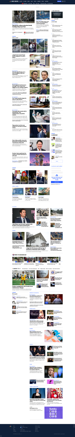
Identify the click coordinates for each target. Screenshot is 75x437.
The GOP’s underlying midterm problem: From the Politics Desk (57, 97)
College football (42, 268)
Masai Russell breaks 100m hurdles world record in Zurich (58, 278)
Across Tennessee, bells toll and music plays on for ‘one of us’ (58, 312)
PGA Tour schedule (49, 268)
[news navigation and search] (65, 1)
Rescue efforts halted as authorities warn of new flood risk (29, 33)
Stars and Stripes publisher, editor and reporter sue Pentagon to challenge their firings (57, 69)
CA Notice (21, 428)
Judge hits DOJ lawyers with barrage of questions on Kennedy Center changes (57, 56)
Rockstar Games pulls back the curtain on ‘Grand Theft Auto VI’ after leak (19, 154)
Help (13, 428)
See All (57, 161)
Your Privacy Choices (24, 427)
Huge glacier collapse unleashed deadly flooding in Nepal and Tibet (22, 26)
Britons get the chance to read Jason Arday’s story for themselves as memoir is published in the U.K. (58, 359)
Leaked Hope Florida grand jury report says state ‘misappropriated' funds (18, 246)
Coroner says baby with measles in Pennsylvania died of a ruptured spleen (20, 120)
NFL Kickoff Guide (25, 268)
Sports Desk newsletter (56, 268)
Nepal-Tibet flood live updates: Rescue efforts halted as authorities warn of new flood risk (57, 30)
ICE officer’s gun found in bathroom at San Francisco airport (56, 113)
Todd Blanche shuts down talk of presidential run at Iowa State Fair (29, 264)
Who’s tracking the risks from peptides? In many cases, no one (36, 332)
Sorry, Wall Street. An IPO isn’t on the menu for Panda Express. (36, 296)
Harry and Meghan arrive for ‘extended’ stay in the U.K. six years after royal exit (37, 357)
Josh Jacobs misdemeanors (33, 268)
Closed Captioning (37, 427)
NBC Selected (36, 431)
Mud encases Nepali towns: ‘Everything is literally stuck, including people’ (42, 30)
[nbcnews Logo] (11, 426)
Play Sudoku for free (34, 408)
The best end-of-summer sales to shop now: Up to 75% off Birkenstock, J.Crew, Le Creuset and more (58, 140)
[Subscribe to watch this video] (53, 299)
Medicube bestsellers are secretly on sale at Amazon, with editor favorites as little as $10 (58, 152)
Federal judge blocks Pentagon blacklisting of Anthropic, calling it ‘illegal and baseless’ (57, 41)
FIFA (38, 268)
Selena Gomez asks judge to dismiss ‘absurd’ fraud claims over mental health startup (37, 400)
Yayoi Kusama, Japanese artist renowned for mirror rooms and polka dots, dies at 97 (54, 400)
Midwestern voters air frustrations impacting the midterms (40, 264)
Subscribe (36, 428)
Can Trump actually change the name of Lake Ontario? (19, 98)
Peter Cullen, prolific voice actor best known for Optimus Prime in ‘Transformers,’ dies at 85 (19, 141)
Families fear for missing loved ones (17, 33)
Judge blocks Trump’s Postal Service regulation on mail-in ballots (18, 56)
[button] (32, 1)
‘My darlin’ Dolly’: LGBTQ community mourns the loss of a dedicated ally (36, 321)
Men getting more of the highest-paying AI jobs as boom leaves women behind (58, 382)
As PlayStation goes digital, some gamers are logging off (19, 161)
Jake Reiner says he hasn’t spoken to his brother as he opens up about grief (57, 36)
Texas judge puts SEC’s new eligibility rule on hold (59, 272)
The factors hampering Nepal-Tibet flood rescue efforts (57, 85)
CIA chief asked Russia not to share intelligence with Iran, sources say (18, 73)
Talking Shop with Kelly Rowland (58, 157)
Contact (14, 427)
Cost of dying (40, 197)
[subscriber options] (63, 1)
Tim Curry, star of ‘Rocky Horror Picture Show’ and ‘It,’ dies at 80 (58, 347)
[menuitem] (20, 1)
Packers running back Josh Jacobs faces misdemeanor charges (56, 74)
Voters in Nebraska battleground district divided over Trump (17, 264)
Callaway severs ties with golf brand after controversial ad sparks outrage (42, 280)
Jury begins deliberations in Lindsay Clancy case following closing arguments (44, 224)
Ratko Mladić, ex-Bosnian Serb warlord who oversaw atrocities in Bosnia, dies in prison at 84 (58, 353)
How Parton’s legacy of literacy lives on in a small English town (58, 318)
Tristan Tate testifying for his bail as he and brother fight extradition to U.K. (58, 225)
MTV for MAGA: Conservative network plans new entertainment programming (56, 249)
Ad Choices (14, 431)
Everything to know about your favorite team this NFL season (58, 283)
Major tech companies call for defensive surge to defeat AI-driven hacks (56, 118)
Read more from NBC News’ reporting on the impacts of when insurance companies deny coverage (19, 93)
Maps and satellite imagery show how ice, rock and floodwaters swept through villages (42, 22)
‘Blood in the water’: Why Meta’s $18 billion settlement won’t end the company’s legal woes (36, 368)
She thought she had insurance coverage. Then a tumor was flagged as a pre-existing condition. (20, 86)
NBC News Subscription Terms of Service (25, 431)
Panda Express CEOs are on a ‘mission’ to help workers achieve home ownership (36, 302)
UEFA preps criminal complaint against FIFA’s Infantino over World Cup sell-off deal (45, 285)
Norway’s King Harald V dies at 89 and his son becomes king (57, 26)
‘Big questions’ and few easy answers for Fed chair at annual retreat (19, 126)
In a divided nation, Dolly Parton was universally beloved (58, 324)
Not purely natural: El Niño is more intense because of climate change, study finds (56, 219)
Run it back (27, 197)
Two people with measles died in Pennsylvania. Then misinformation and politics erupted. (19, 112)
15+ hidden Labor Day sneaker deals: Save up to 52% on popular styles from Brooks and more (58, 146)
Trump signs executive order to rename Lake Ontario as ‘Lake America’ (19, 105)
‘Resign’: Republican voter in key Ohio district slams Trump (52, 264)
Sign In (59, 184)
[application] (23, 17)
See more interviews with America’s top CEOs (36, 305)
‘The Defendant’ (15, 197)
